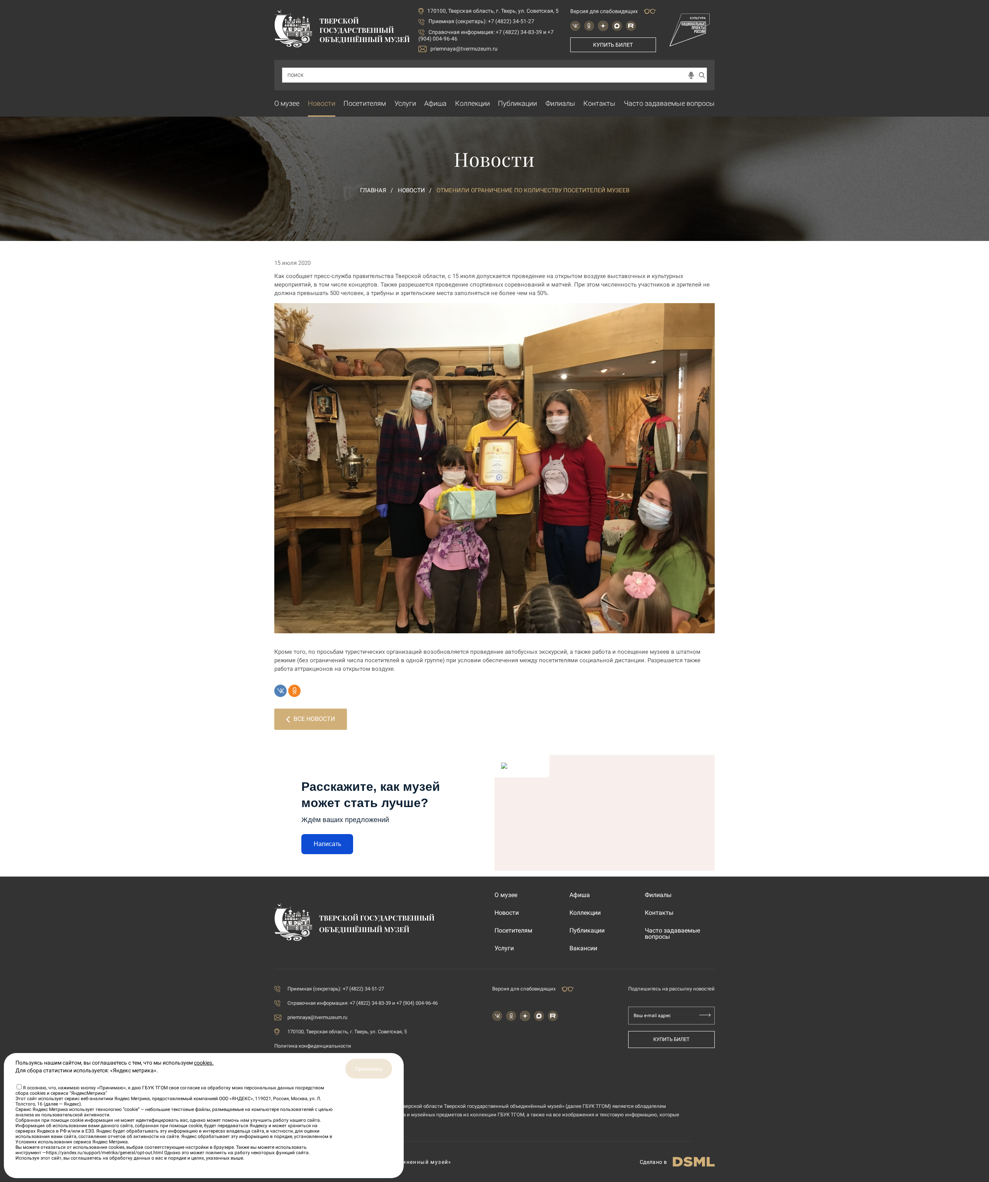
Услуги (405, 103)
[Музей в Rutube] (631, 26)
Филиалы (560, 103)
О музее (286, 103)
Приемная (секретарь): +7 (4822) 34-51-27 (481, 21)
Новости (321, 103)
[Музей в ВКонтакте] (575, 26)
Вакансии (583, 948)
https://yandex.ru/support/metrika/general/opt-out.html (104, 1152)
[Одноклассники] (294, 691)
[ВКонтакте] (280, 691)
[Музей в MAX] (617, 26)
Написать (327, 844)
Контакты (599, 103)
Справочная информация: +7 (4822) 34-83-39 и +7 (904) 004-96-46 (362, 1003)
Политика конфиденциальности (312, 1046)
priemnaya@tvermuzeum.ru (464, 49)
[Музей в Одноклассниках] (589, 26)
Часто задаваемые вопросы (669, 103)
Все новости (314, 718)
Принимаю (368, 1069)
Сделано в (653, 1162)
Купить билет (613, 45)
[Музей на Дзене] (603, 26)
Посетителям (364, 103)
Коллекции (472, 103)
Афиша (435, 103)
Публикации (517, 103)
